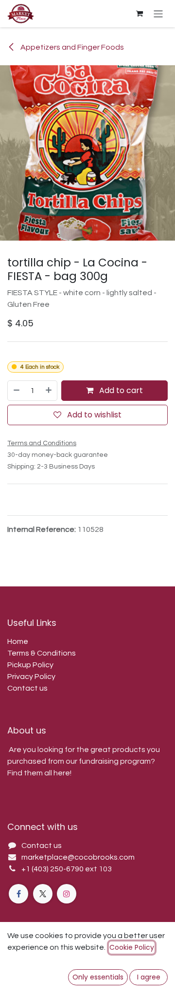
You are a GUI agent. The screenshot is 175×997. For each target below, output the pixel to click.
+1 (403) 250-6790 (53, 869)
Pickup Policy (30, 665)
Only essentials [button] (97, 977)
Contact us (27, 688)
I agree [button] (148, 977)
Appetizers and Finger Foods (71, 47)
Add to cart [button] (120, 390)
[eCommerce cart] (139, 13)
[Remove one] (16, 390)
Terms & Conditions (41, 653)
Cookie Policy (131, 947)
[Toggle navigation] (158, 13)
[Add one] (49, 390)
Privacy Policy (31, 676)
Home (17, 641)
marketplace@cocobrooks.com (78, 857)
